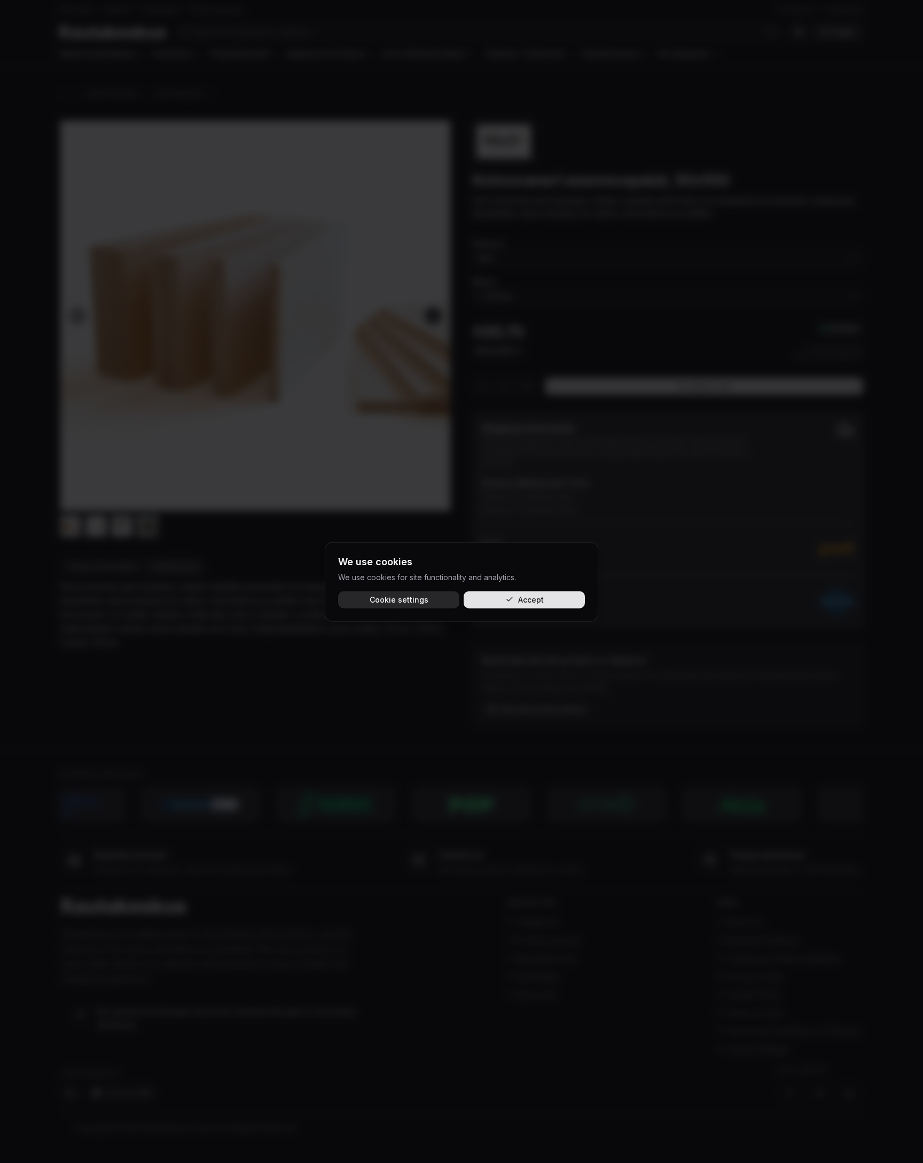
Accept (531, 599)
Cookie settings (399, 599)
